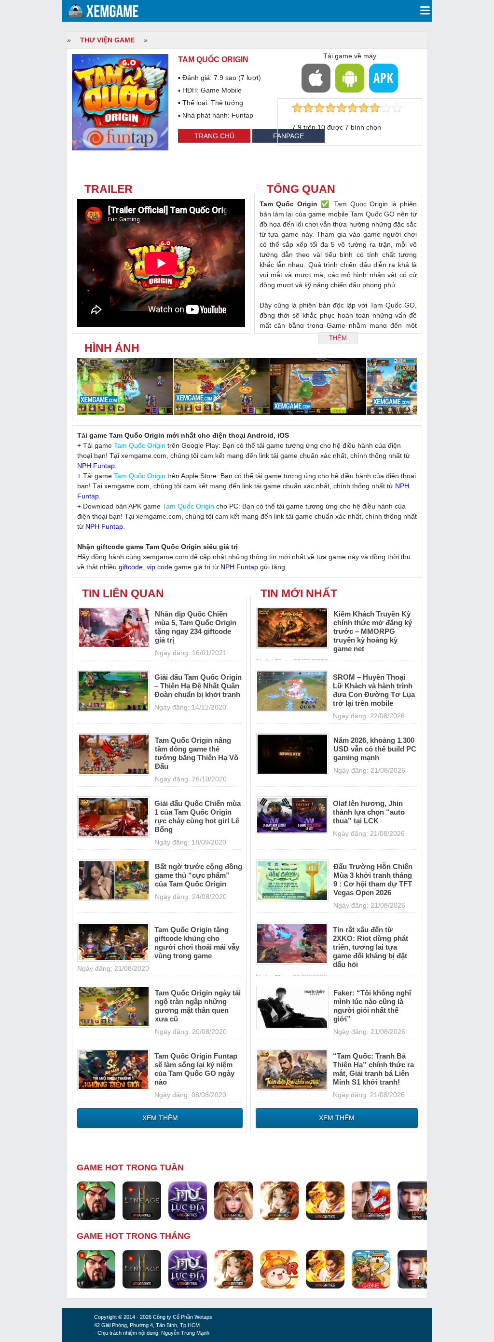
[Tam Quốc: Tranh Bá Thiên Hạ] (96, 1200)
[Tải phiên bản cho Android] (349, 78)
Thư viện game (107, 40)
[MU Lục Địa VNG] (187, 1200)
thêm (338, 338)
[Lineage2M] (142, 1200)
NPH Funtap (96, 466)
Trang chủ (214, 136)
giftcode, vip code (145, 567)
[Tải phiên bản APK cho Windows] (383, 78)
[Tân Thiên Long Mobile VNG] (325, 1200)
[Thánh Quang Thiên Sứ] (233, 1200)
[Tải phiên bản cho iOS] (316, 78)
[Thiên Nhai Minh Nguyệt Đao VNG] (279, 1200)
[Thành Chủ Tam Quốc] (371, 1269)
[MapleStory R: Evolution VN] (279, 1269)
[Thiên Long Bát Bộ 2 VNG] (371, 1200)
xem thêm (160, 1118)
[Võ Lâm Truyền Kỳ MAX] (417, 1200)
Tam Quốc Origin (139, 445)
